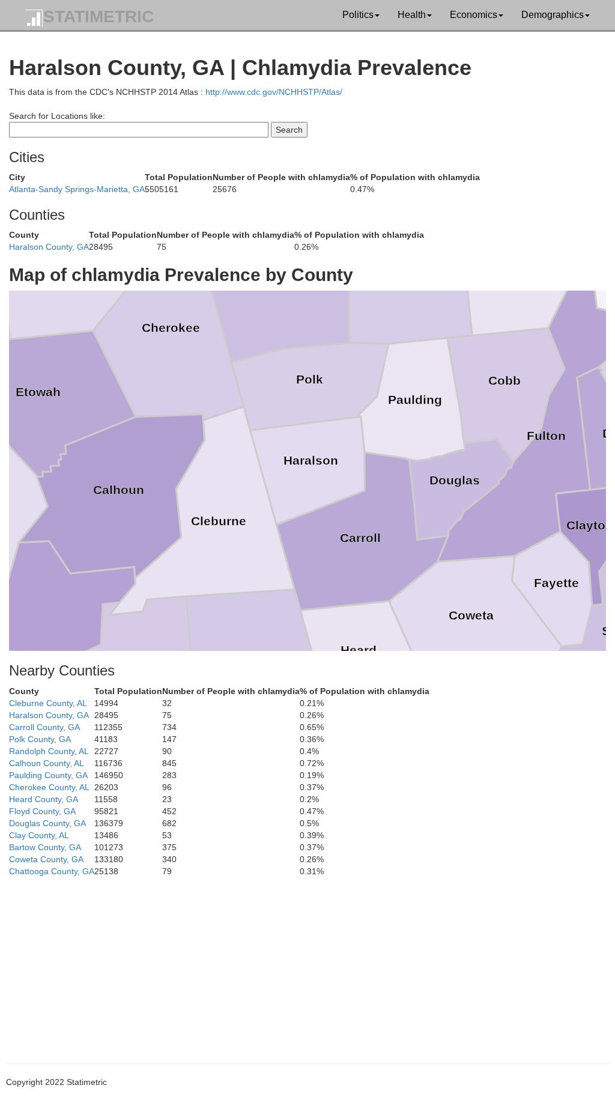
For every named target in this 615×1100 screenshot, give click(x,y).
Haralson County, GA (49, 247)
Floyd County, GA (42, 811)
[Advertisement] (307, 961)
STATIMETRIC (98, 16)
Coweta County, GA (46, 859)
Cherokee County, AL (49, 787)
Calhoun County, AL (46, 763)
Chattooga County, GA (51, 871)
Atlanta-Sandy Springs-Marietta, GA (77, 189)
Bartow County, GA (45, 847)
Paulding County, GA (48, 775)
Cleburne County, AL (48, 703)
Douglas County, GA (47, 823)
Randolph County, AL (49, 751)
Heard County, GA (43, 799)
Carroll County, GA (44, 727)
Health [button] (412, 15)
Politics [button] (358, 15)
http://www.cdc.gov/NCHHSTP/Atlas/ (273, 92)
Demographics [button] (552, 15)
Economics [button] (473, 15)
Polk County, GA (40, 739)
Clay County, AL (39, 835)
